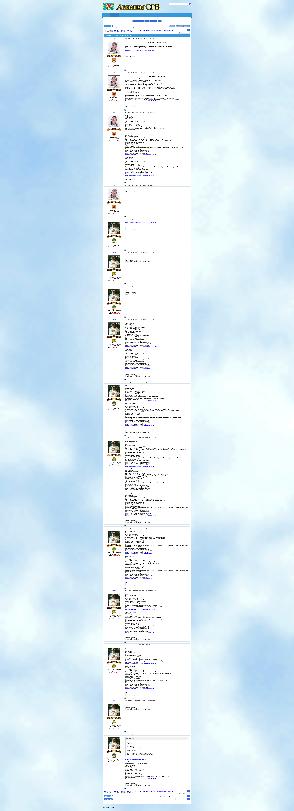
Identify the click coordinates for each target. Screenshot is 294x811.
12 (155, 590)
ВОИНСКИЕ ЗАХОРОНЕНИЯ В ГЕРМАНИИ (146, 30)
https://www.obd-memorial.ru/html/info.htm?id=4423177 (140, 466)
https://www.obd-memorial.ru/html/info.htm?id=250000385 (141, 101)
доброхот (134, 28)
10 (155, 437)
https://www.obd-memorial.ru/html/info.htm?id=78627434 (140, 175)
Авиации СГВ (107, 30)
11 (155, 528)
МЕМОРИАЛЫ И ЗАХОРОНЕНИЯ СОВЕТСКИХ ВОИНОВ (123, 30)
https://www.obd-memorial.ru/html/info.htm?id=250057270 (141, 779)
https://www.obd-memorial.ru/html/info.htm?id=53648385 (140, 578)
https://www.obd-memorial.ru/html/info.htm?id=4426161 (140, 688)
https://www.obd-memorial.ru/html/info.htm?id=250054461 (141, 663)
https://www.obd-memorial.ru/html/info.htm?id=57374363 (140, 632)
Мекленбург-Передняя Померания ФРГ (165, 30)
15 (155, 734)
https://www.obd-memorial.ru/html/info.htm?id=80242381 (140, 154)
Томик (117, 28)
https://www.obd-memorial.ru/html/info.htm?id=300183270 (141, 346)
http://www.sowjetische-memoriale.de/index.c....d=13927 (140, 222)
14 (155, 700)
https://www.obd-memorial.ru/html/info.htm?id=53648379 (140, 553)
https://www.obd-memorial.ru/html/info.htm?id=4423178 (140, 491)
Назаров (122, 28)
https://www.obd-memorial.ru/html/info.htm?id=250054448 (141, 401)
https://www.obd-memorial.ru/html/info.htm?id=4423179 (140, 425)
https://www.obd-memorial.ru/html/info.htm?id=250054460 (141, 609)
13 (155, 644)
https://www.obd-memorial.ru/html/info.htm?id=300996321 (141, 368)
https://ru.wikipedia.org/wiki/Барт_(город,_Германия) (139, 50)
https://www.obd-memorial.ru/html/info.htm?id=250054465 (141, 131)
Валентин (128, 28)
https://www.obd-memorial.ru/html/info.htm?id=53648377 (140, 516)
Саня (114, 38)
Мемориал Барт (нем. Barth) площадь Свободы (114, 31)
